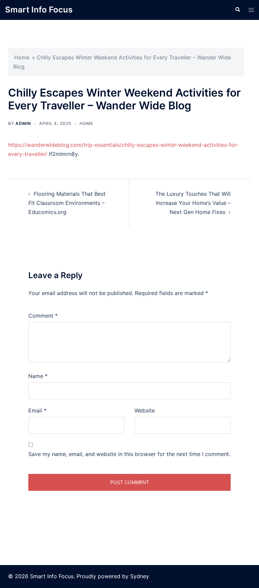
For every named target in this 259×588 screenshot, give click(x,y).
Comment (43, 315)
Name (38, 376)
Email (37, 410)
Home (21, 57)
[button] (237, 9)
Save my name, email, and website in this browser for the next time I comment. (129, 454)
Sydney (139, 576)
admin (23, 123)
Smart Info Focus (39, 10)
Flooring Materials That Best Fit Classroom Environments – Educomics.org (67, 202)
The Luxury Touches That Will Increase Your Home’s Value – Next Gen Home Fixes (193, 202)
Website (145, 410)
